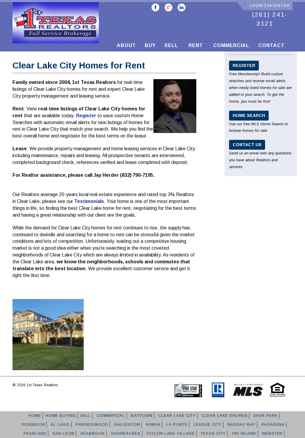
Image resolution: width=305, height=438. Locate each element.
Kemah (152, 424)
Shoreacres (125, 433)
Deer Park (265, 415)
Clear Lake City (176, 415)
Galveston (126, 424)
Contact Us (247, 144)
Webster (272, 433)
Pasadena (272, 424)
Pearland (34, 433)
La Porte (176, 424)
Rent (195, 45)
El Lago (59, 424)
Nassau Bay (241, 424)
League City (207, 424)
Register (278, 5)
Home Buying (61, 415)
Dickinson (32, 424)
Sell (171, 45)
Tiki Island (243, 433)
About (126, 45)
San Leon (62, 433)
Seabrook (92, 433)
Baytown (141, 415)
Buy (150, 45)
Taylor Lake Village (170, 433)
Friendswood (91, 424)
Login (256, 5)
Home (34, 415)
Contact (271, 45)
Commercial (230, 45)
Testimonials (89, 201)
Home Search (249, 115)
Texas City (212, 433)
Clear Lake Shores (224, 415)
